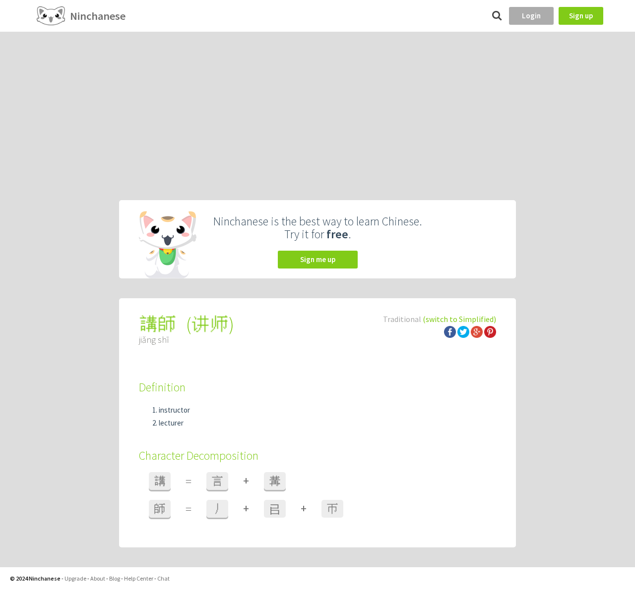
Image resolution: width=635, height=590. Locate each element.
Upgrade (75, 578)
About (97, 578)
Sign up (581, 15)
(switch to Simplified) (459, 319)
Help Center (138, 578)
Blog (114, 578)
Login (531, 15)
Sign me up (317, 259)
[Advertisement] (317, 106)
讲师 (210, 324)
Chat (163, 578)
